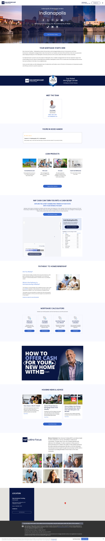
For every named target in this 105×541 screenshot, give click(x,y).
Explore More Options (52, 186)
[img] (52, 363)
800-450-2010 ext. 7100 (29, 526)
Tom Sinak (52, 110)
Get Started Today (52, 34)
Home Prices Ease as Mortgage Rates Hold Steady (51, 407)
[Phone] (48, 27)
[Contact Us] (52, 27)
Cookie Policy (54, 539)
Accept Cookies (85, 538)
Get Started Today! (52, 214)
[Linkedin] (57, 20)
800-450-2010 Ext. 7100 (69, 523)
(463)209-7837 (87, 3)
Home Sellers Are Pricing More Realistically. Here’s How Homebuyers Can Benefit (72, 408)
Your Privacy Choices (76, 538)
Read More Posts (52, 424)
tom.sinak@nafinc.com (52, 116)
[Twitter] (48, 20)
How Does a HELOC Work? (32, 406)
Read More (26, 413)
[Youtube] (61, 20)
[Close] (103, 539)
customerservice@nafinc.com (63, 526)
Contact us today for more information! (31, 297)
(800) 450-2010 (52, 114)
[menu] (102, 3)
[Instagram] (52, 20)
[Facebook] (43, 20)
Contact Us (14, 508)
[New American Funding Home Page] (9, 2)
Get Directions (21, 512)
